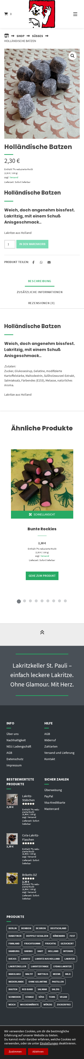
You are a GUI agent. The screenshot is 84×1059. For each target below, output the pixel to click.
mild (68, 974)
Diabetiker (15, 935)
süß (41, 996)
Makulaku (15, 974)
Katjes (12, 958)
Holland (53, 951)
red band (27, 989)
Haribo (28, 951)
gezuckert (67, 943)
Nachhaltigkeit (16, 740)
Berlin (13, 928)
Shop (20, 36)
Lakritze (70, 958)
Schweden (15, 996)
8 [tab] (59, 601)
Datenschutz (14, 759)
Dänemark (59, 935)
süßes (37, 36)
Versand (14, 177)
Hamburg (14, 951)
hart (40, 951)
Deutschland (58, 928)
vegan (63, 996)
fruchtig (50, 943)
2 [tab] (25, 601)
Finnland (14, 943)
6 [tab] (48, 601)
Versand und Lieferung (59, 753)
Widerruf (50, 740)
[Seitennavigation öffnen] (72, 14)
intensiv (68, 951)
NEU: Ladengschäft (18, 746)
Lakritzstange (40, 966)
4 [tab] (36, 601)
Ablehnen (38, 1051)
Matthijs (43, 974)
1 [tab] (19, 601)
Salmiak (42, 989)
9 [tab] (65, 601)
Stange (29, 996)
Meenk (56, 974)
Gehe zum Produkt (42, 575)
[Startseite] (42, 14)
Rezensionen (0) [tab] (41, 303)
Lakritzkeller (17, 966)
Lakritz (25, 958)
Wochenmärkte (29, 1004)
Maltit (29, 974)
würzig (47, 1004)
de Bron (41, 928)
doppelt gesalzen (37, 935)
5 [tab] (42, 601)
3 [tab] (30, 601)
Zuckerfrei (64, 1004)
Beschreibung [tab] (39, 281)
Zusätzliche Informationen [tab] (40, 292)
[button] (73, 56)
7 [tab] (54, 601)
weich (12, 1004)
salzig (55, 989)
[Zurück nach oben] (42, 634)
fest (72, 935)
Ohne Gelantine (37, 981)
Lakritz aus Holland (47, 958)
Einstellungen (49, 1043)
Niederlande (16, 981)
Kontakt (49, 759)
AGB (9, 753)
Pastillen (58, 981)
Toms (52, 996)
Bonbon (26, 928)
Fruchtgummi (32, 943)
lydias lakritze (62, 966)
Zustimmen (15, 1051)
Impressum (14, 765)
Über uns (12, 734)
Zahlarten (51, 746)
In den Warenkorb (32, 244)
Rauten (13, 989)
